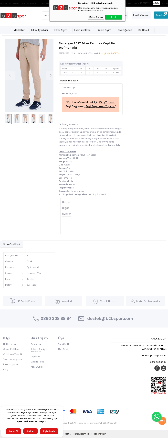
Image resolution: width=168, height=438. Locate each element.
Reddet (30, 431)
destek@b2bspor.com (110, 318)
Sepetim (35, 356)
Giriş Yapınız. (107, 102)
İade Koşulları (10, 364)
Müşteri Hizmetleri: (10, 3)
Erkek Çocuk (125, 30)
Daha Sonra (96, 17)
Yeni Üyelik (63, 344)
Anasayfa (36, 344)
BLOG (165, 3)
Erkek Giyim (60, 30)
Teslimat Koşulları (12, 359)
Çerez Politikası (11, 349)
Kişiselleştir (49, 431)
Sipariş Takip (37, 361)
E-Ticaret (74, 433)
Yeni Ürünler (37, 366)
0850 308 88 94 (29, 3)
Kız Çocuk (143, 30)
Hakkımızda (9, 344)
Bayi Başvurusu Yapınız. (100, 106)
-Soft (66, 433)
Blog (5, 369)
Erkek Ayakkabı (39, 30)
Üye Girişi (63, 349)
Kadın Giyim (104, 30)
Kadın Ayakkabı (82, 30)
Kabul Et (13, 431)
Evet (113, 17)
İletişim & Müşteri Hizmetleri (39, 350)
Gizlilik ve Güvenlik (12, 354)
